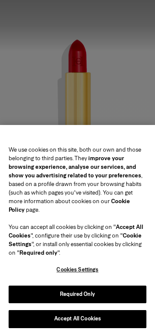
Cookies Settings (77, 269)
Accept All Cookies (77, 318)
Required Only (77, 294)
